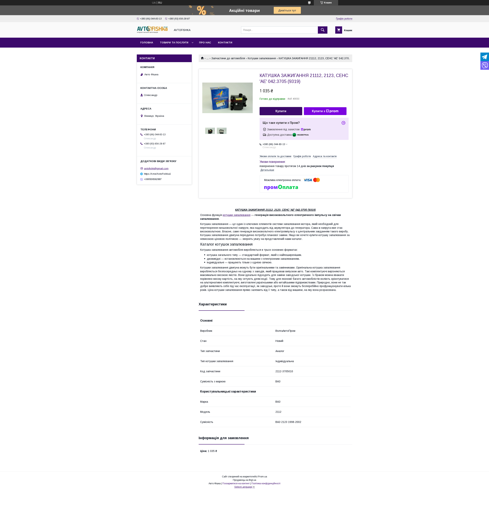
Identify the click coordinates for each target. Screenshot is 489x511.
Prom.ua (262, 476)
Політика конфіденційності (265, 483)
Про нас (205, 42)
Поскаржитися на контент (236, 483)
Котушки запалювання (262, 58)
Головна (146, 42)
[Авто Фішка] (153, 32)
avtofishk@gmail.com (156, 168)
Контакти (225, 42)
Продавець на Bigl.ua (244, 480)
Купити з (318, 111)
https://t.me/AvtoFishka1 (157, 173)
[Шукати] (322, 30)
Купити (280, 111)
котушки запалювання (236, 215)
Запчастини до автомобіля (228, 58)
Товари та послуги (174, 42)
